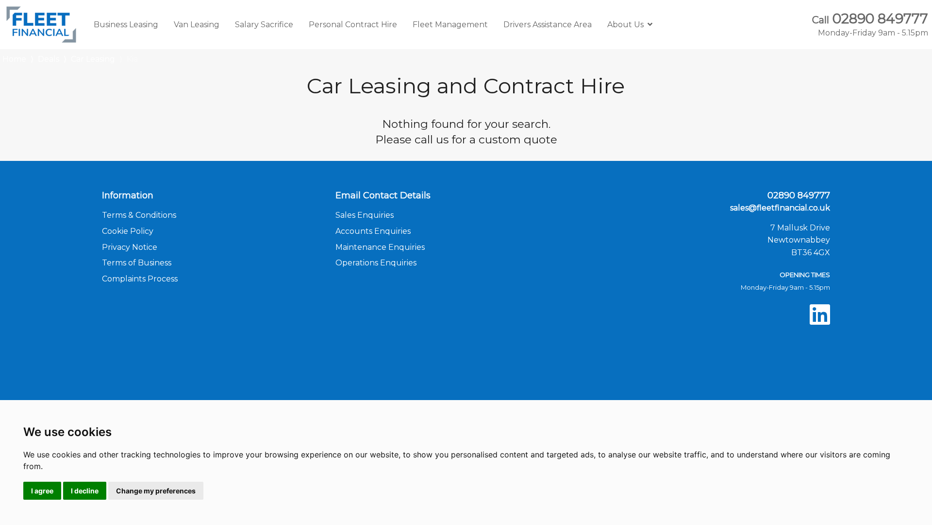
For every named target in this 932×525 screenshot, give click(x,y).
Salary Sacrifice (264, 24)
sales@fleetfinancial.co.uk (780, 207)
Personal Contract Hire (353, 24)
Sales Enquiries (364, 215)
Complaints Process (140, 278)
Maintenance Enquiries (380, 247)
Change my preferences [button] (156, 491)
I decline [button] (85, 491)
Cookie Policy (127, 231)
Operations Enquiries (375, 262)
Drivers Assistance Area (547, 24)
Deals (48, 59)
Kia (132, 59)
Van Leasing (196, 24)
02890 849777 (870, 24)
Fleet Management (450, 24)
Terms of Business (136, 262)
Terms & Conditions (139, 215)
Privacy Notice (129, 247)
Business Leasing (126, 24)
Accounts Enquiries (373, 231)
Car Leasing (93, 59)
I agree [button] (42, 491)
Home (14, 58)
